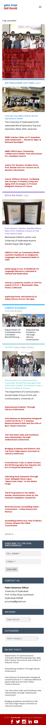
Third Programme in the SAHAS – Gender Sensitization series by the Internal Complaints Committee (21, 495)
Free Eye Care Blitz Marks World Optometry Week (21, 117)
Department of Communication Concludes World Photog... (13, 333)
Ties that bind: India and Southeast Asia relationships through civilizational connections (22, 437)
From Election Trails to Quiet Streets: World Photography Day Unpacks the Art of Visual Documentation (23, 465)
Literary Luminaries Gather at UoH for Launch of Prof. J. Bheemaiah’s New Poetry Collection (23, 285)
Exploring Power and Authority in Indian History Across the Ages (21, 297)
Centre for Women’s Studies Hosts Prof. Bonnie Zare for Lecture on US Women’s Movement (22, 167)
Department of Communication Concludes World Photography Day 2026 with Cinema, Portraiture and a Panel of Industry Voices (23, 63)
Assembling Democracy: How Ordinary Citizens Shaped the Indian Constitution (23, 523)
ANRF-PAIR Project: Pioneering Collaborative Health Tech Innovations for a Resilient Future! (23, 153)
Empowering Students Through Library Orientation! (32, 334)
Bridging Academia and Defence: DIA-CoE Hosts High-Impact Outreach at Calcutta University (23, 451)
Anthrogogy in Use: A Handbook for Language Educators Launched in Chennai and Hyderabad (22, 271)
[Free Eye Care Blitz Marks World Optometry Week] (23, 99)
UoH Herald (15, 718)
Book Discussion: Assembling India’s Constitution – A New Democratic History (22, 509)
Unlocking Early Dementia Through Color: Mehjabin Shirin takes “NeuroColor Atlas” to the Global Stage (21, 480)
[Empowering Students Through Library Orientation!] (34, 320)
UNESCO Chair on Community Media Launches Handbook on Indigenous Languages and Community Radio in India (22, 256)
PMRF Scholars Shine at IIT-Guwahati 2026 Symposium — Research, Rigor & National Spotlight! (23, 139)
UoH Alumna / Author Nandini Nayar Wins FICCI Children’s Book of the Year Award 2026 (23, 231)
